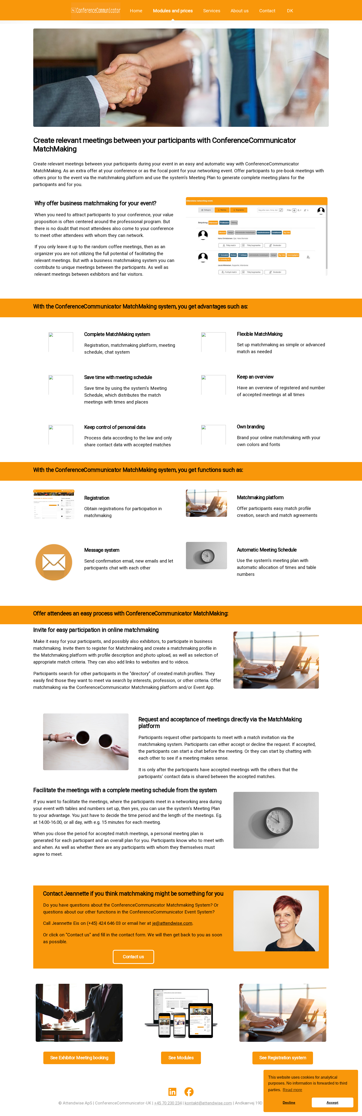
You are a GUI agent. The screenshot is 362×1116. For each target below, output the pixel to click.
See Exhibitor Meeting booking (79, 1057)
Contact (267, 11)
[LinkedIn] (172, 1093)
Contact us (133, 956)
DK (289, 11)
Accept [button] (332, 1102)
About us (240, 11)
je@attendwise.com (172, 923)
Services (211, 11)
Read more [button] (292, 1090)
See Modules (181, 1057)
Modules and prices (173, 11)
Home (135, 11)
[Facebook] (189, 1093)
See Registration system (282, 1057)
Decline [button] (289, 1102)
